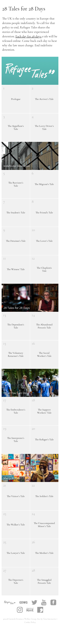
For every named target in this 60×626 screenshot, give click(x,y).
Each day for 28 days (28, 36)
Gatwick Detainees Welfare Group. (23, 619)
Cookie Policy (30, 622)
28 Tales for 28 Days (23, 8)
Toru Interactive (50, 619)
